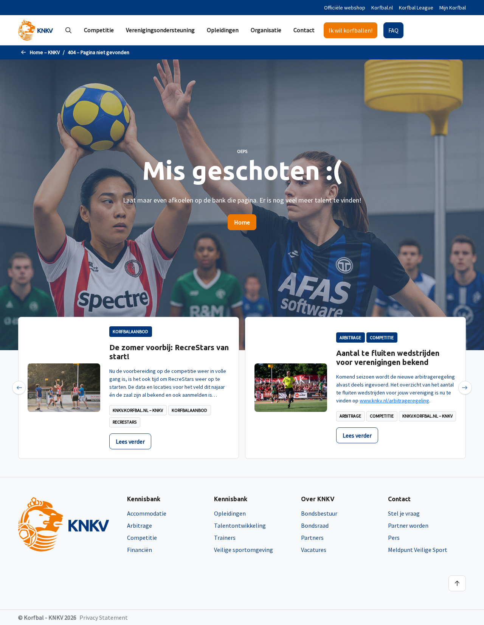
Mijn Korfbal (452, 7)
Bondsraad (315, 525)
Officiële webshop (344, 7)
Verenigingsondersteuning (160, 30)
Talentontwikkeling (240, 525)
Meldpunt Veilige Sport (417, 549)
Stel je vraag (404, 513)
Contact (304, 30)
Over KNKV (318, 499)
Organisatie (266, 30)
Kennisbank (143, 499)
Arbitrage (139, 525)
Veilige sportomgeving (243, 549)
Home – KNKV (45, 52)
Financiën (139, 549)
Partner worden (408, 525)
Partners (312, 537)
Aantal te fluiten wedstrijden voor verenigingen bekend (387, 357)
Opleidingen (223, 30)
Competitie (99, 30)
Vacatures (313, 549)
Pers (394, 537)
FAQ (393, 30)
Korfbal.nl (382, 7)
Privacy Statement (103, 617)
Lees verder (130, 441)
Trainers (225, 537)
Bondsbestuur (319, 513)
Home (242, 222)
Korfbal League (416, 7)
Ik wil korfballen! (350, 30)
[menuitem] (99, 30)
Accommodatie (146, 513)
